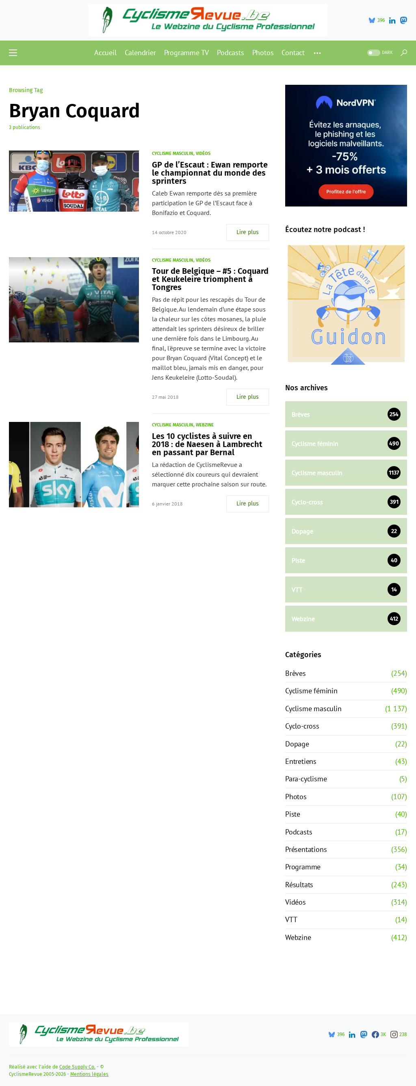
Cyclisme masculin (172, 153)
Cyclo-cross (302, 726)
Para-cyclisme (306, 778)
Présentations (306, 849)
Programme (303, 866)
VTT (291, 919)
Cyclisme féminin (311, 690)
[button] (13, 52)
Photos (296, 796)
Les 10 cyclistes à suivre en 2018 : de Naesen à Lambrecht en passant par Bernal (207, 444)
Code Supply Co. (77, 1067)
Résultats (299, 884)
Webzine (205, 425)
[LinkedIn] (392, 20)
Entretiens (300, 761)
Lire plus (247, 232)
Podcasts (298, 832)
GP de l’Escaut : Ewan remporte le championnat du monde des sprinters (210, 173)
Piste (292, 814)
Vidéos (203, 153)
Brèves (295, 673)
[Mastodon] (403, 20)
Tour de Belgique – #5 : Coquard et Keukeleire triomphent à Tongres (210, 279)
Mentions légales (89, 1074)
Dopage (297, 743)
